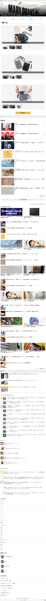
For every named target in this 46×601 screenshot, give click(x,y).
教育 (1, 544)
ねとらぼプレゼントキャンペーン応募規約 (8, 583)
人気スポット (3, 525)
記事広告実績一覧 (4, 595)
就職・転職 (2, 542)
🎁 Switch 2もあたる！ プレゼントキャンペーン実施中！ (8, 0)
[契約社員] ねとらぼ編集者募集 (6, 585)
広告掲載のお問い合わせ (5, 592)
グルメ (2, 505)
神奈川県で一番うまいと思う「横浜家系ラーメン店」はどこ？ (15, 458)
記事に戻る (23, 112)
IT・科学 (2, 501)
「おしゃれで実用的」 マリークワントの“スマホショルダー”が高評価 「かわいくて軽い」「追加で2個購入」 (16, 15)
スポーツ (2, 510)
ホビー (2, 517)
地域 (1, 537)
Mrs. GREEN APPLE (8, 556)
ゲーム (2, 508)
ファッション (3, 515)
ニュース (2, 513)
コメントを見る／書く (23, 199)
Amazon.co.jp (24, 42)
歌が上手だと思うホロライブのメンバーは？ (12, 448)
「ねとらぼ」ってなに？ (5, 578)
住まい (2, 527)
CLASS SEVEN (7, 566)
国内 (1, 532)
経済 (1, 546)
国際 (1, 534)
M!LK (6, 561)
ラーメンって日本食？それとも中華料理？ (11, 453)
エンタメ (2, 503)
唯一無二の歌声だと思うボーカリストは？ (11, 462)
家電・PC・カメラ (4, 539)
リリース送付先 (3, 590)
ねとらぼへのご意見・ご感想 (6, 580)
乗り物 (2, 522)
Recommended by (38, 368)
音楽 (1, 549)
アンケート (2, 440)
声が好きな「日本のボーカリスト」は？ (11, 443)
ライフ (2, 520)
